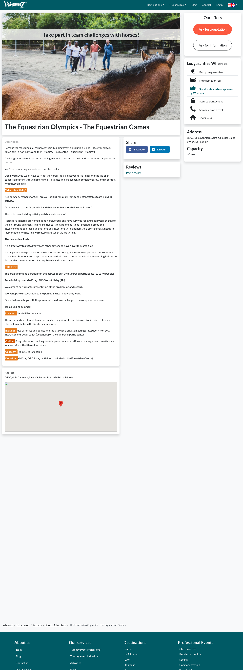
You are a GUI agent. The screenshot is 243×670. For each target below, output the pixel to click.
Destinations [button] (154, 4)
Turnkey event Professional (85, 649)
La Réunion (131, 654)
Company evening (189, 664)
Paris (128, 648)
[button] (232, 5)
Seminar (184, 659)
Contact (206, 4)
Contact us (22, 662)
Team (19, 649)
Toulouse (130, 664)
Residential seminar (190, 654)
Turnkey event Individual (84, 656)
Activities (75, 662)
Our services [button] (176, 4)
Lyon (127, 659)
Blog (194, 4)
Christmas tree (187, 648)
